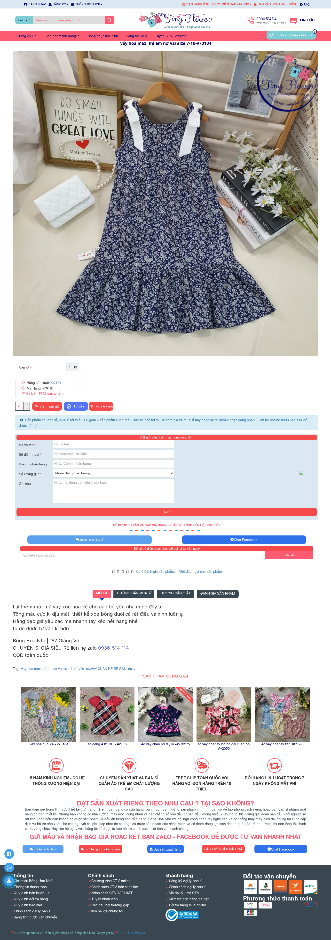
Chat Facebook (245, 539)
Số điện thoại (29, 454)
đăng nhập (247, 419)
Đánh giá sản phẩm (217, 593)
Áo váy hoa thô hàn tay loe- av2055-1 (49, 746)
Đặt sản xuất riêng (167, 849)
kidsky (130, 668)
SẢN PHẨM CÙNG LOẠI (165, 676)
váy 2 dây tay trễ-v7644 (166, 744)
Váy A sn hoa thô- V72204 (282, 744)
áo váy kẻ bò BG (107, 744)
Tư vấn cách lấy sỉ (91, 539)
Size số (24, 368)
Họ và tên (26, 445)
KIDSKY (56, 382)
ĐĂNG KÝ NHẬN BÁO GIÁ (223, 849)
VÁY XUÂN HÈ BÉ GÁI (108, 668)
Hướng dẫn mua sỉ (134, 593)
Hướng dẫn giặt (175, 593)
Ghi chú (25, 484)
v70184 (84, 668)
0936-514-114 (113, 648)
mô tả (101, 593)
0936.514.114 (291, 419)
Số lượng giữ (29, 474)
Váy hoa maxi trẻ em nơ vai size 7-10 (49, 668)
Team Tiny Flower (131, 932)
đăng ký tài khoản (216, 419)
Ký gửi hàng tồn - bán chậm (100, 849)
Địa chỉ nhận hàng (33, 464)
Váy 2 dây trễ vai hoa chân (224, 744)
